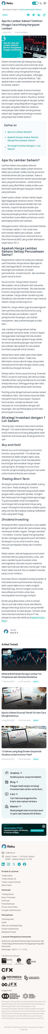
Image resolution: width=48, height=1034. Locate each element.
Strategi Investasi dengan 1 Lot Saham (24, 147)
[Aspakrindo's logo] (29, 996)
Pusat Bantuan (8, 903)
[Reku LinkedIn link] (3, 864)
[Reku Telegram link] (19, 864)
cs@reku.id (10, 852)
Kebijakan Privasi (9, 932)
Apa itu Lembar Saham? (19, 131)
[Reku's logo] (7, 3)
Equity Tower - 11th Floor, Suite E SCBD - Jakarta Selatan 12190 (20, 857)
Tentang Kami (8, 919)
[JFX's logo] (9, 985)
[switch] (35, 3)
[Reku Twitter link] (13, 864)
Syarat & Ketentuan (10, 928)
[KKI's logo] (32, 978)
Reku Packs (7, 885)
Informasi (6, 900)
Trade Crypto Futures (11, 882)
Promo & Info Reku (10, 907)
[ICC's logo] (12, 978)
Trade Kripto (7, 875)
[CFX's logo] (7, 970)
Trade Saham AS (9, 878)
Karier (4, 922)
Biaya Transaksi (8, 897)
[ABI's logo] (10, 996)
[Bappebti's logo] (7, 961)
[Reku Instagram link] (8, 864)
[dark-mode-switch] (40, 3)
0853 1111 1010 (19, 949)
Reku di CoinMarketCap (12, 925)
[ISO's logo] (31, 961)
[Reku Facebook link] (24, 864)
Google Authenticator (11, 910)
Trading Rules (8, 894)
